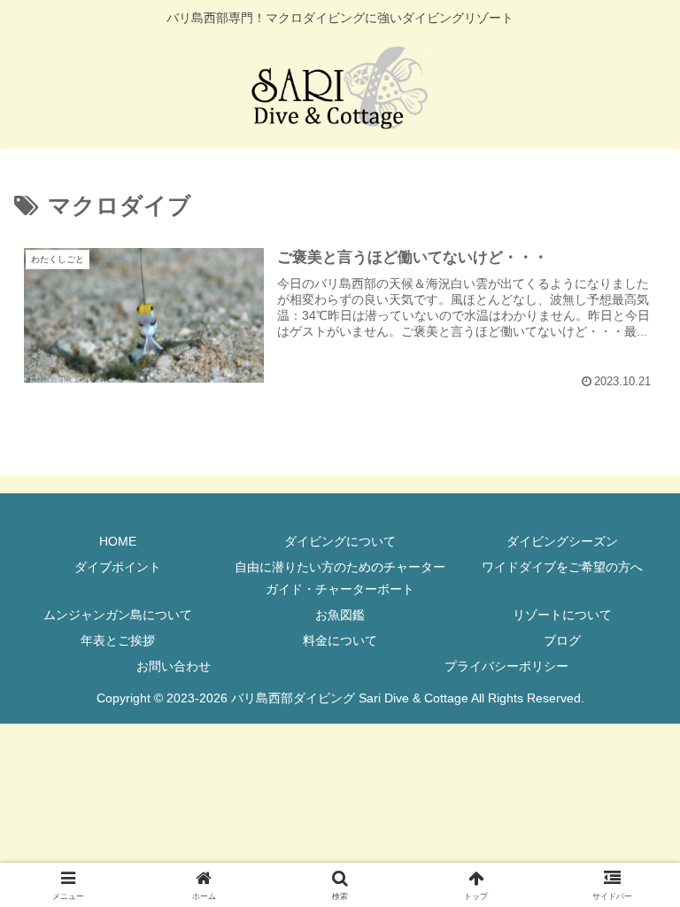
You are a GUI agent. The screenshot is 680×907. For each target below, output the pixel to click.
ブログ (562, 640)
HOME (117, 541)
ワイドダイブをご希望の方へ (562, 567)
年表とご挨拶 (118, 640)
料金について (340, 640)
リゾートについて (562, 615)
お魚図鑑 (340, 615)
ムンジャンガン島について (117, 615)
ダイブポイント (117, 567)
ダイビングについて (340, 541)
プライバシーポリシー (506, 666)
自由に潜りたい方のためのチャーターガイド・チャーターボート (340, 578)
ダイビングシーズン (562, 541)
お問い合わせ (173, 666)
